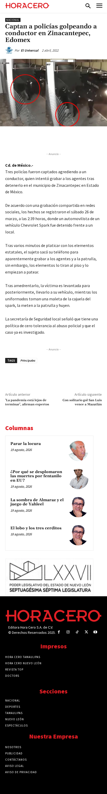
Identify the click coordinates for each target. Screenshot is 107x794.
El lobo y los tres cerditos (36, 528)
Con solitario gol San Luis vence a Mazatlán (82, 402)
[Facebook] (27, 138)
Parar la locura (25, 443)
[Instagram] (68, 632)
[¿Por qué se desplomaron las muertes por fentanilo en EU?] (78, 479)
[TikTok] (77, 632)
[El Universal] (10, 50)
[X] (39, 138)
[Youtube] (95, 632)
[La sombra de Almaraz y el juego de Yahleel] (78, 507)
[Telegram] (62, 138)
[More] (86, 138)
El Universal (29, 50)
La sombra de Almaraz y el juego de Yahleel (37, 502)
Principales (27, 360)
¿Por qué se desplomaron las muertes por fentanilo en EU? (36, 476)
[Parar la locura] (78, 451)
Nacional (12, 20)
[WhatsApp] (50, 138)
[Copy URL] (74, 138)
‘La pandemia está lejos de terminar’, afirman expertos (27, 402)
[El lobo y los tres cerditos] (78, 535)
